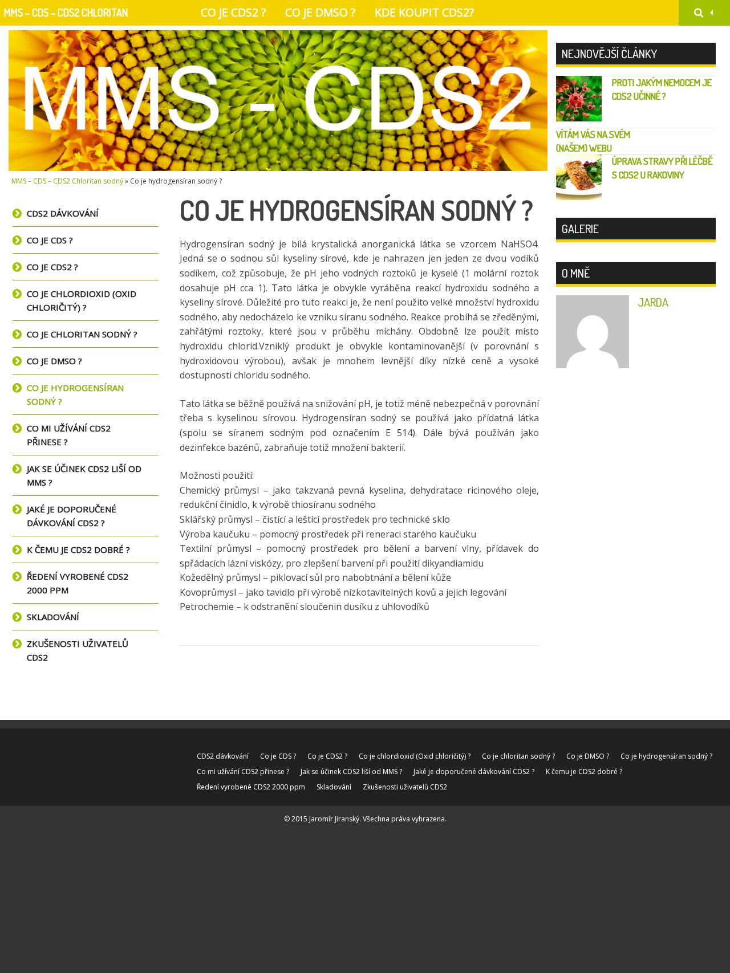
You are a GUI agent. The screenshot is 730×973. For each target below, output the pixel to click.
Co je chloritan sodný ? (82, 334)
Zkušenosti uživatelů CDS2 (77, 650)
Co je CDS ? (50, 240)
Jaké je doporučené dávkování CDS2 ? (71, 515)
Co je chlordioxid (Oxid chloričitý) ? (81, 300)
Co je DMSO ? (320, 12)
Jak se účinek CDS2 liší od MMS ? (84, 475)
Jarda (653, 302)
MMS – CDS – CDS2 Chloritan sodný (66, 16)
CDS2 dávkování (63, 213)
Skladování (53, 616)
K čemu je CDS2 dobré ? (78, 549)
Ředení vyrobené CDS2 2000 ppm (77, 583)
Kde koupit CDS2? (424, 12)
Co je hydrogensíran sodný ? (75, 394)
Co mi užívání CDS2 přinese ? (69, 434)
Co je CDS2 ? (233, 12)
